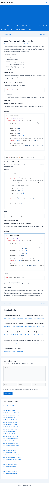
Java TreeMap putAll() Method (9, 450)
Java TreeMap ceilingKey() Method (10, 436)
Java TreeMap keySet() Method (9, 433)
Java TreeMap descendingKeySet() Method (12, 457)
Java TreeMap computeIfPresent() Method (12, 459)
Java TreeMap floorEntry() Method (10, 438)
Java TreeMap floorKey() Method (10, 464)
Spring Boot (13, 25)
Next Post (43, 34)
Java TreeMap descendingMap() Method (11, 454)
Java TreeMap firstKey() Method (10, 419)
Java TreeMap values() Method (9, 431)
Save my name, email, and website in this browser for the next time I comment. (21, 389)
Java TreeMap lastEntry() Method (10, 422)
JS (8, 29)
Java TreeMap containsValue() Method (11, 415)
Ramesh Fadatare (7, 2)
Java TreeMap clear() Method (9, 466)
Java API (7, 25)
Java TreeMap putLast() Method (10, 473)
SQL (30, 25)
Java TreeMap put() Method (9, 405)
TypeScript (17, 29)
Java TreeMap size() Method (9, 417)
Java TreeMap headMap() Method (10, 426)
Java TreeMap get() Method (9, 410)
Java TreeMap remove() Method (10, 408)
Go (47, 25)
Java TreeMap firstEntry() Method (10, 469)
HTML (5, 29)
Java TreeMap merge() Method (9, 452)
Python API (24, 25)
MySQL (28, 29)
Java (2, 25)
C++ (40, 25)
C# (43, 25)
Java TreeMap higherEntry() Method (10, 443)
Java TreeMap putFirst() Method (10, 471)
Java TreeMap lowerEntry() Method (10, 476)
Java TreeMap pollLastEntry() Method (11, 445)
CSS (12, 29)
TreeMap (13, 318)
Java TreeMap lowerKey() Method (10, 440)
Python (18, 25)
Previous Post (7, 34)
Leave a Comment (8, 43)
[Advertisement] (24, 14)
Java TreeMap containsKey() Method (11, 412)
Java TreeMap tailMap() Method (10, 429)
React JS (23, 29)
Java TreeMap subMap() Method (10, 424)
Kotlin (34, 25)
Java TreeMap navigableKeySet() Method (11, 447)
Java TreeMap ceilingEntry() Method (11, 462)
